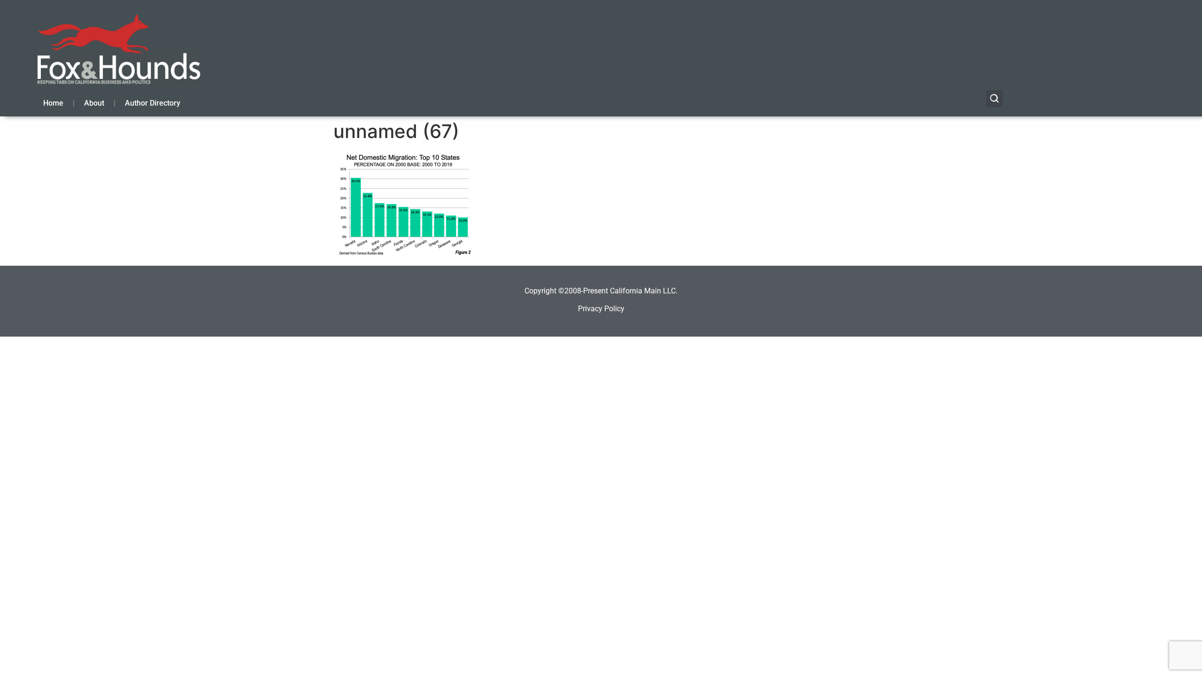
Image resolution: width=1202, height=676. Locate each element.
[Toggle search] (994, 98)
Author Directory (152, 103)
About (94, 103)
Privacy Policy (601, 308)
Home (53, 103)
